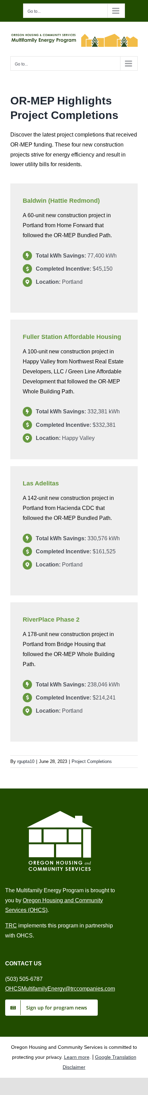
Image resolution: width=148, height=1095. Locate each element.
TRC (11, 925)
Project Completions (92, 761)
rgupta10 (25, 761)
